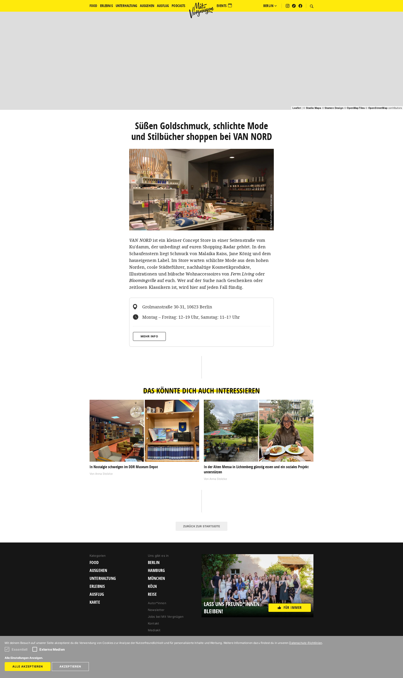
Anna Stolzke (104, 473)
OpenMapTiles (356, 108)
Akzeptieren (70, 666)
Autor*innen (157, 603)
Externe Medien (52, 649)
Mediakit (154, 630)
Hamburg (156, 570)
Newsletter (156, 610)
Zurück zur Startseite (201, 526)
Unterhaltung (103, 578)
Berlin (154, 562)
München (156, 578)
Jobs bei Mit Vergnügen (166, 616)
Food (94, 562)
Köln (152, 586)
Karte (95, 602)
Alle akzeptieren (27, 666)
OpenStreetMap (378, 108)
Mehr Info (149, 336)
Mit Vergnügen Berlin (201, 10)
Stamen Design (334, 108)
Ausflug (97, 594)
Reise (152, 594)
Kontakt (153, 623)
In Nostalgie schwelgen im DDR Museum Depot (124, 466)
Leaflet (296, 108)
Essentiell (20, 649)
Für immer (293, 607)
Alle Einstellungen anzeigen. (24, 658)
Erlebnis (97, 586)
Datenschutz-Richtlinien (305, 643)
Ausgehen (98, 570)
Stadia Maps (313, 108)
